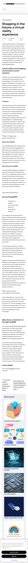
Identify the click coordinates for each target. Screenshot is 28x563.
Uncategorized (6, 20)
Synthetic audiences (10, 445)
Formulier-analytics (10, 494)
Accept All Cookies (14, 552)
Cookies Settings (14, 560)
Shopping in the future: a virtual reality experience (13, 29)
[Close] (25, 541)
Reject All (14, 556)
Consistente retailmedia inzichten (11, 469)
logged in (12, 368)
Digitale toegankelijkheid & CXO (13, 518)
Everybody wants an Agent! (12, 421)
